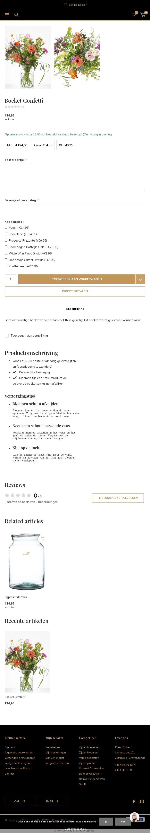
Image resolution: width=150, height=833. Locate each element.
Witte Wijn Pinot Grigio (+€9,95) (31, 253)
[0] (142, 15)
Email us (52, 801)
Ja (106, 821)
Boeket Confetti (15, 697)
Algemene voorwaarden (19, 752)
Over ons (10, 747)
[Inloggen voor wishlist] (140, 279)
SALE (82, 784)
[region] (134, 817)
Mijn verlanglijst (55, 757)
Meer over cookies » (76, 828)
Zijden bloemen (88, 752)
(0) (22, 106)
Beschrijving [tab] (75, 309)
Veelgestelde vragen (17, 763)
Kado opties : (14, 222)
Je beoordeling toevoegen (118, 497)
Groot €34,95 (43, 145)
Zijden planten (87, 763)
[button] (8, 15)
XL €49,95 (66, 145)
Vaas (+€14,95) (19, 227)
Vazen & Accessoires (92, 768)
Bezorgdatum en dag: (22, 200)
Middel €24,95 (17, 145)
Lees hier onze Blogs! (17, 768)
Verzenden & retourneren (20, 757)
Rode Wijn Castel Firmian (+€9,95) (32, 260)
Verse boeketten (89, 757)
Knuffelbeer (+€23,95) (24, 266)
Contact (9, 773)
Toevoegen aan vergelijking (29, 335)
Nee (123, 821)
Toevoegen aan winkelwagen (77, 279)
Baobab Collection (90, 773)
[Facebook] (134, 801)
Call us (19, 801)
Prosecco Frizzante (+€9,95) (28, 240)
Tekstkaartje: (16, 160)
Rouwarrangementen (92, 778)
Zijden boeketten (89, 747)
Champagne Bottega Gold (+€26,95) (33, 247)
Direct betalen (75, 291)
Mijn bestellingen (56, 752)
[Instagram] (142, 801)
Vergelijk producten (57, 763)
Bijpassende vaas (16, 597)
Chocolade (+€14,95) (23, 234)
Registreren (53, 747)
